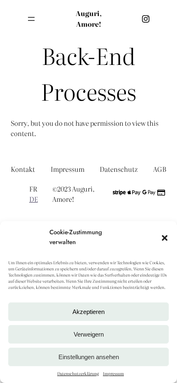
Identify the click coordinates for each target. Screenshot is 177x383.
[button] (165, 237)
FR (33, 189)
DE (33, 199)
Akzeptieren (88, 311)
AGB (159, 169)
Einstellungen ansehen (88, 356)
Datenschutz (118, 169)
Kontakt (23, 169)
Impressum (113, 373)
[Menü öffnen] (31, 19)
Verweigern (89, 334)
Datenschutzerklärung (78, 373)
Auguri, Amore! (89, 18)
